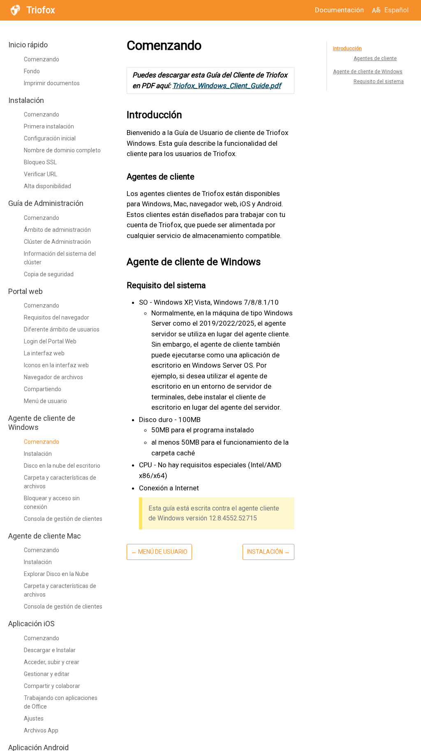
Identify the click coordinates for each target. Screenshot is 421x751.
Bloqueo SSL (40, 162)
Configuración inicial (50, 138)
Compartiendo (42, 389)
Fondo (32, 71)
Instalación (38, 453)
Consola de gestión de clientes (63, 518)
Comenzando (41, 59)
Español (396, 10)
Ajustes (34, 718)
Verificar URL (40, 174)
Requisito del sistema (379, 81)
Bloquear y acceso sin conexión (52, 502)
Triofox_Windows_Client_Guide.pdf (226, 86)
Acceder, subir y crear (51, 662)
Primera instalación (49, 126)
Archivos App (41, 730)
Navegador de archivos (53, 377)
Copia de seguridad (49, 274)
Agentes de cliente (375, 58)
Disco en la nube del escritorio (62, 465)
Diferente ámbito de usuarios (61, 329)
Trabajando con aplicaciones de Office (60, 702)
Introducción (347, 48)
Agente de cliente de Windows (367, 72)
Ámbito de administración (57, 229)
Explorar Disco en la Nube (56, 574)
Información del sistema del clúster (60, 258)
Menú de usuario (45, 401)
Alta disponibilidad (47, 186)
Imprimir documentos (52, 83)
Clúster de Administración (57, 241)
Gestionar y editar (46, 674)
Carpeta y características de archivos (60, 482)
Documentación (339, 10)
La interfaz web (44, 353)
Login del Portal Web (50, 341)
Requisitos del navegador (56, 317)
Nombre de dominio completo (62, 150)
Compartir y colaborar (52, 686)
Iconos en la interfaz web (56, 365)
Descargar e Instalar (50, 650)
